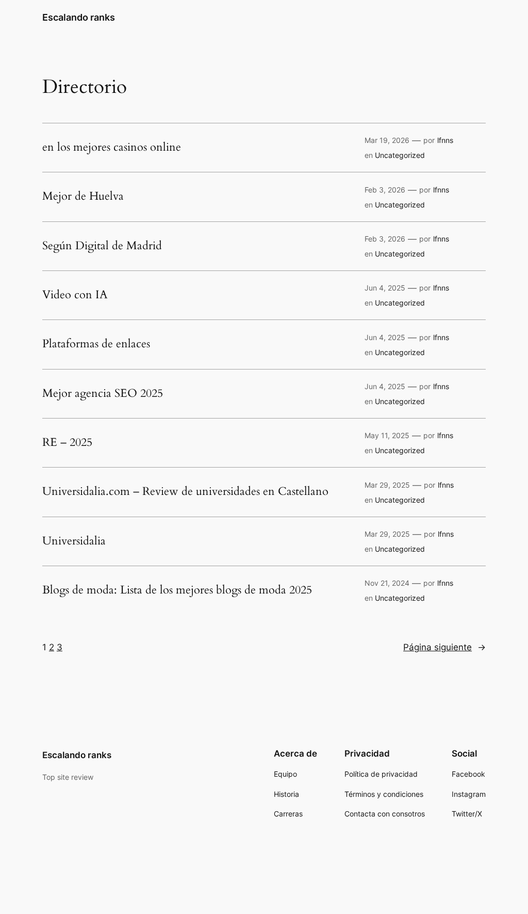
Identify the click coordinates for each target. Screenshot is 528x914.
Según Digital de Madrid (102, 246)
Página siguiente (444, 647)
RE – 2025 (67, 443)
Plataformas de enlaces (96, 344)
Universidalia (74, 541)
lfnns (445, 140)
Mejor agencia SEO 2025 (102, 394)
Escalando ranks (78, 17)
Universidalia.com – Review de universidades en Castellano (185, 492)
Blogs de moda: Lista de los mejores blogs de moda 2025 (177, 590)
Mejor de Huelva (83, 196)
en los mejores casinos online (111, 147)
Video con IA (75, 295)
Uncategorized (400, 155)
